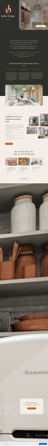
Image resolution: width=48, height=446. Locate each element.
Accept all (43, 443)
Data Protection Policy (8, 444)
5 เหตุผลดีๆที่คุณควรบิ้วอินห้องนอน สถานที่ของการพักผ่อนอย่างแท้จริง (11, 169)
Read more (36, 443)
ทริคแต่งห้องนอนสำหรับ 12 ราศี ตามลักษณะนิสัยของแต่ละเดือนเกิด (24, 169)
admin (9, 172)
